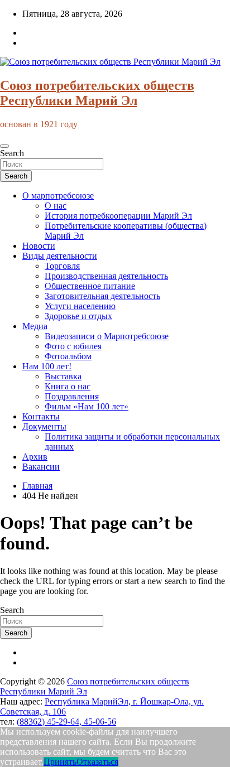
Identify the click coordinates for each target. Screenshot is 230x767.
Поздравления (72, 396)
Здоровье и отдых (78, 316)
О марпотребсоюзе (58, 195)
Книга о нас (67, 386)
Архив (34, 456)
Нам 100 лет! (46, 366)
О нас (55, 205)
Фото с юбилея (73, 346)
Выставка (63, 376)
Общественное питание (90, 286)
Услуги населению (80, 306)
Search (12, 153)
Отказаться (97, 761)
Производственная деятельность (106, 276)
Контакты (41, 416)
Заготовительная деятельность (102, 296)
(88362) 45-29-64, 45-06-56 (66, 721)
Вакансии (41, 466)
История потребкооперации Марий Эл (118, 215)
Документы (44, 426)
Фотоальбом (68, 356)
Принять (60, 761)
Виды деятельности (59, 256)
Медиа (34, 326)
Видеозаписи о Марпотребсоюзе (107, 336)
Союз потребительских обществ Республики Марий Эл (97, 93)
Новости (38, 245)
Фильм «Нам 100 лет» (86, 406)
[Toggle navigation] (4, 146)
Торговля (62, 266)
